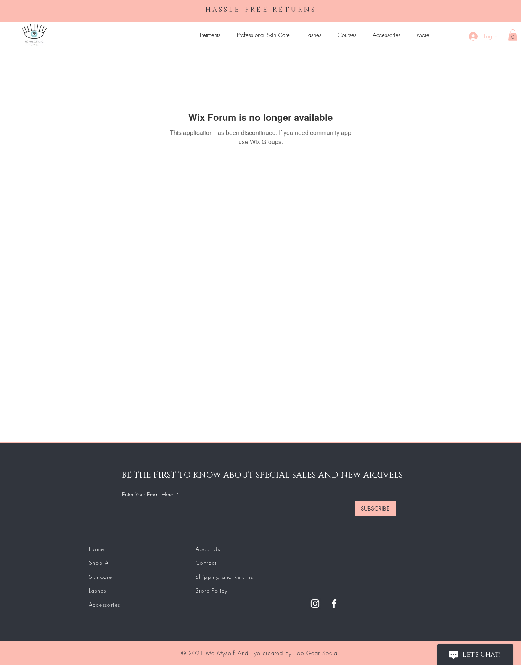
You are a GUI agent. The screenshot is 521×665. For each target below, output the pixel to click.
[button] (513, 35)
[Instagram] (315, 603)
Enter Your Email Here (148, 495)
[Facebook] (334, 603)
